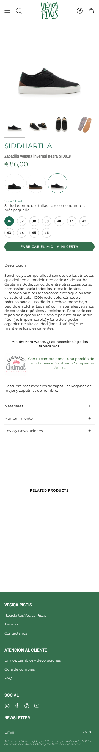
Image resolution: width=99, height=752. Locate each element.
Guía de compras (19, 669)
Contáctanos (15, 633)
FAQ (8, 678)
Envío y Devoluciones (23, 431)
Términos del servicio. (66, 744)
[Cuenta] (79, 10)
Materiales (13, 406)
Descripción (15, 265)
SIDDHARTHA (28, 146)
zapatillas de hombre (38, 390)
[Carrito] (91, 10)
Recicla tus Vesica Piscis (25, 615)
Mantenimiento (18, 418)
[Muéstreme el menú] (7, 10)
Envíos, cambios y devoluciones (32, 660)
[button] (19, 10)
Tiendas (11, 624)
